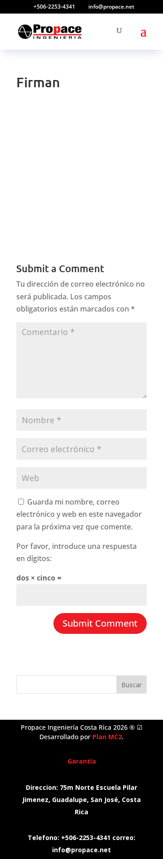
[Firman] (81, 216)
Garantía (81, 761)
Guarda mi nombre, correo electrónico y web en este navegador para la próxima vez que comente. (79, 514)
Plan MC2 (107, 736)
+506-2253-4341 (54, 6)
